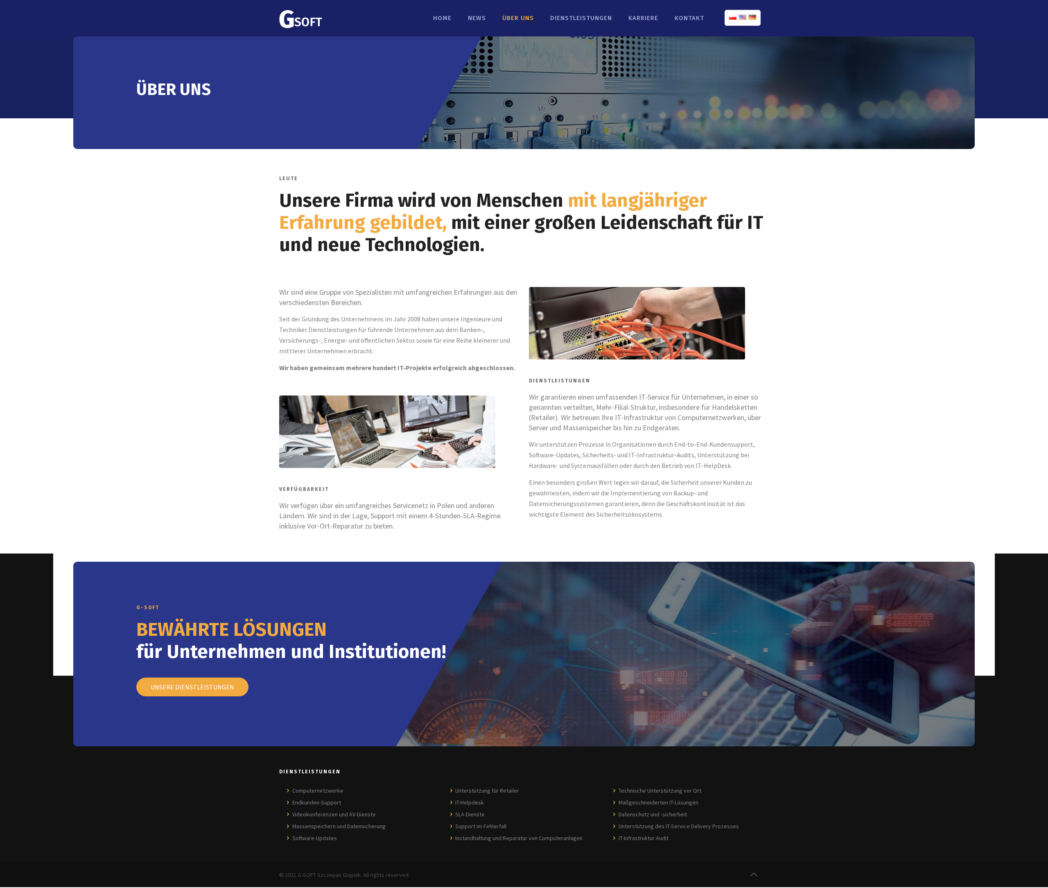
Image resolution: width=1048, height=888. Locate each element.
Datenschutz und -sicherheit (653, 814)
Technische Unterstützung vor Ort (660, 790)
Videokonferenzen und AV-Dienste (334, 814)
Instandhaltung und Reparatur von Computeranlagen (519, 838)
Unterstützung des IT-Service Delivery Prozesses (679, 826)
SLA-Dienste (470, 814)
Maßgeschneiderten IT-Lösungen (658, 802)
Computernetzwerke (317, 790)
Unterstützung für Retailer (487, 790)
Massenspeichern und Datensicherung (339, 826)
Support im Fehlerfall (480, 826)
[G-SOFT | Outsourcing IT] (300, 18)
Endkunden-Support (316, 802)
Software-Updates (314, 838)
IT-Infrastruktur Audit (644, 838)
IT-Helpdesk (469, 802)
